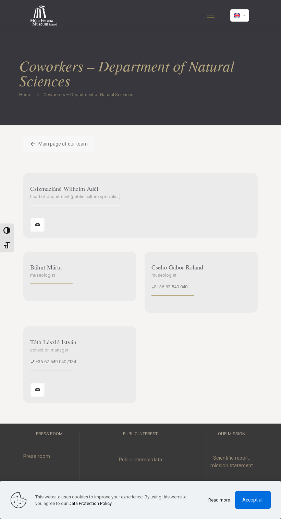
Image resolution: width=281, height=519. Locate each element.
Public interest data (140, 460)
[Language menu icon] (239, 15)
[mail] (37, 224)
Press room (36, 456)
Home (25, 94)
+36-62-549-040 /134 (56, 361)
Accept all (253, 500)
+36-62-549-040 (172, 286)
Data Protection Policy (90, 503)
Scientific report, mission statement (231, 462)
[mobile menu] (211, 15)
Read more (219, 500)
